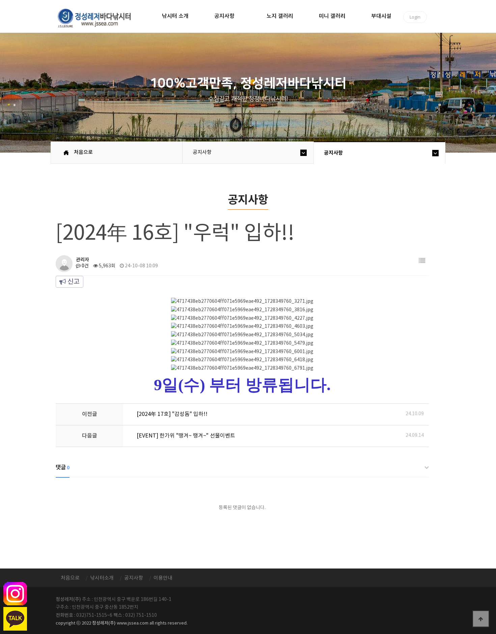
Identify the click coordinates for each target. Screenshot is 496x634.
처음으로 (83, 152)
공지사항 (224, 16)
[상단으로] (480, 618)
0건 (85, 266)
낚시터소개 (102, 578)
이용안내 (163, 578)
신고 (73, 282)
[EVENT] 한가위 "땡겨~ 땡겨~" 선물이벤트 (186, 436)
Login (415, 17)
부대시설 (381, 16)
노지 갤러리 (280, 16)
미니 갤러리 (332, 16)
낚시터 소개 (175, 16)
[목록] (422, 261)
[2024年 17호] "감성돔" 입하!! (172, 414)
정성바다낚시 (98, 17)
